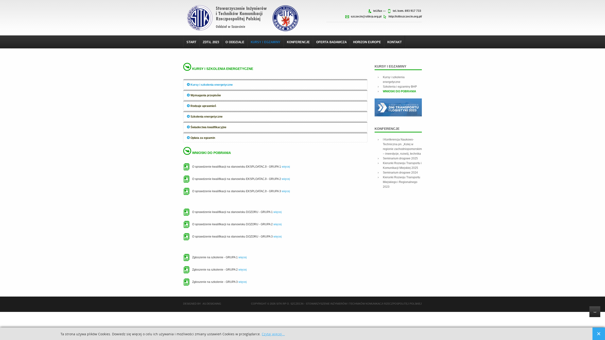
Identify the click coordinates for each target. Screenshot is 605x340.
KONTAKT (394, 42)
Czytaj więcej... (273, 334)
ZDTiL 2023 (211, 42)
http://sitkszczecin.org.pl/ (405, 16)
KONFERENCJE (298, 42)
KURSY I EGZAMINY (266, 42)
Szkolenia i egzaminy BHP (400, 86)
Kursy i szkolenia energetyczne (222, 69)
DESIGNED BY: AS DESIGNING (202, 303)
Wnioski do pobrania (211, 153)
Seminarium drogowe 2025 (400, 158)
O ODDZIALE (234, 42)
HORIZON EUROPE (367, 42)
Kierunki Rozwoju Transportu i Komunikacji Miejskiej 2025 (402, 166)
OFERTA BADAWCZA (331, 42)
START (191, 42)
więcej (286, 166)
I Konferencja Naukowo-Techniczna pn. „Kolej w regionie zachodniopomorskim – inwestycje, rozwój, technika (402, 146)
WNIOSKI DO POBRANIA (399, 91)
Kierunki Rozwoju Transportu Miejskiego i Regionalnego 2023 (401, 182)
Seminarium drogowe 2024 (400, 172)
